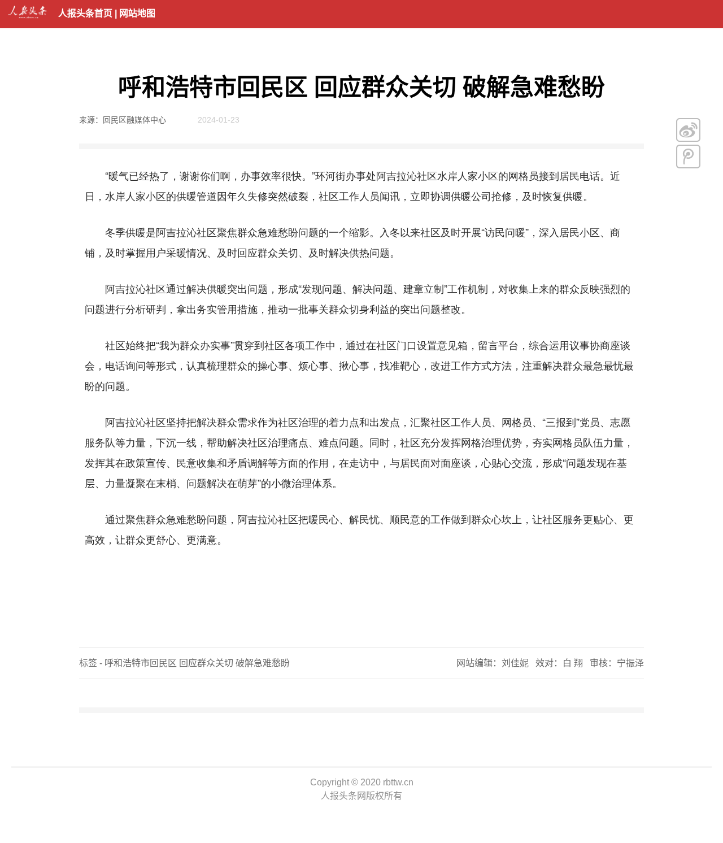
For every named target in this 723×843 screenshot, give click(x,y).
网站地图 (137, 13)
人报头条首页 (85, 13)
